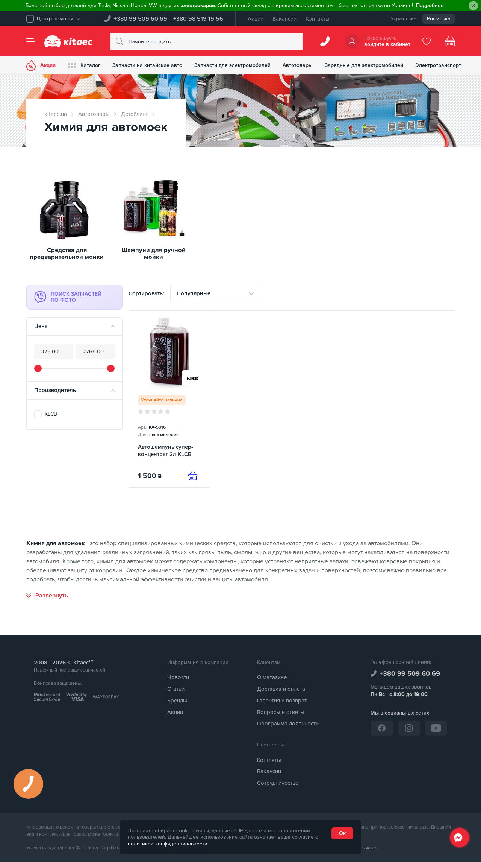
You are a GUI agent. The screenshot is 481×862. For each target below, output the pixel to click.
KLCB (51, 414)
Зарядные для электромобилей (364, 65)
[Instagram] (409, 728)
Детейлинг (134, 114)
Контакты (318, 18)
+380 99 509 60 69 (140, 19)
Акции (255, 18)
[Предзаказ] (193, 476)
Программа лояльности (288, 723)
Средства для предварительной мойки (67, 254)
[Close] (473, 6)
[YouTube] (436, 728)
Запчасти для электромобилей (232, 65)
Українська (403, 18)
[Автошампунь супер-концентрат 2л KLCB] (169, 399)
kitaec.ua (55, 114)
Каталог (90, 65)
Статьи (176, 689)
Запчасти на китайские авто (147, 65)
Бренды (177, 700)
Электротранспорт (438, 65)
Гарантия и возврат (282, 700)
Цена (41, 326)
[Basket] (450, 41)
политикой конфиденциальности (167, 844)
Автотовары (298, 65)
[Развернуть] (47, 596)
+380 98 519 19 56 (198, 19)
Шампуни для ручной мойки (153, 254)
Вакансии (284, 18)
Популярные (193, 293)
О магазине (272, 677)
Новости (178, 677)
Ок (342, 833)
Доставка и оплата (281, 689)
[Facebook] (382, 728)
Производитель (55, 390)
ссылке (368, 848)
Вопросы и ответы (280, 712)
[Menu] (30, 41)
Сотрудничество (278, 783)
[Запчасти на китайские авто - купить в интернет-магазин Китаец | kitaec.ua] (68, 41)
